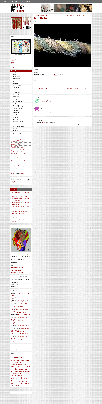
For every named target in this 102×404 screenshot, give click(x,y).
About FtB (5, 1)
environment (23, 366)
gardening (26, 369)
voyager (13, 67)
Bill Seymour (16, 81)
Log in (12, 182)
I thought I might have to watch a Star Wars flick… (78, 15)
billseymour (22, 169)
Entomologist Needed (16, 157)
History (13, 373)
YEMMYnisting (16, 130)
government (24, 371)
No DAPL (22, 375)
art (21, 357)
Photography (54, 92)
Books (19, 362)
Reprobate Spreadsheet (18, 121)
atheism (24, 360)
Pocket (55, 74)
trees (12, 385)
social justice (26, 381)
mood (15, 375)
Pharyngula (15, 114)
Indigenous (22, 373)
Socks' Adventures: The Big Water (19, 211)
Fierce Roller (16, 89)
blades (15, 362)
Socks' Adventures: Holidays (18, 213)
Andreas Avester (16, 78)
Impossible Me (16, 98)
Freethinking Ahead (17, 90)
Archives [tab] (28, 189)
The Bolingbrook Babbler (18, 126)
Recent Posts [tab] (14, 189)
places (25, 378)
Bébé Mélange (22, 158)
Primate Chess (16, 116)
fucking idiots (21, 369)
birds (12, 362)
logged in (43, 122)
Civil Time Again (14, 168)
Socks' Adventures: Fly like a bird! (19, 196)
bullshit (24, 362)
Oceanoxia (15, 110)
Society (12, 383)
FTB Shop (22, 1)
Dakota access (26, 364)
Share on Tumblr (42, 74)
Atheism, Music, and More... (19, 80)
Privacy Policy (11, 1)
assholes (19, 360)
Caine (12, 60)
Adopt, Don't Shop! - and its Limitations (21, 206)
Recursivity (15, 119)
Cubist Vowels (16, 83)
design (13, 367)
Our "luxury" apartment (16, 143)
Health (28, 371)
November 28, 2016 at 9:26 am (46, 101)
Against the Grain (17, 76)
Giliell (12, 63)
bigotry (28, 360)
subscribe (66, 124)
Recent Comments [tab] (21, 189)
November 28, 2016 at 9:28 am (46, 110)
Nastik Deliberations (17, 108)
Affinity (14, 74)
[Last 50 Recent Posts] (15, 136)
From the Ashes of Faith (18, 92)
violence (15, 385)
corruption (13, 364)
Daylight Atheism (17, 85)
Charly (12, 62)
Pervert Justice (16, 112)
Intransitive (15, 99)
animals (17, 357)
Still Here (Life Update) (16, 165)
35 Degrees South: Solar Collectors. (42, 15)
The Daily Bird (24, 383)
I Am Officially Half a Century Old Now (20, 209)
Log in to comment (65, 92)
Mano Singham (16, 105)
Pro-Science (15, 117)
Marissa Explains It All (18, 107)
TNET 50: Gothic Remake (21, 303)
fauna (28, 366)
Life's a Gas (15, 103)
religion (18, 381)
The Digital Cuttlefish (17, 128)
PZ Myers (21, 147)
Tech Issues (17, 1)
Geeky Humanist (16, 94)
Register (13, 181)
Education (18, 366)
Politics (13, 381)
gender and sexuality (16, 371)
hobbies (17, 373)
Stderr (14, 123)
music (19, 375)
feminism (13, 369)
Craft (17, 364)
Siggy (21, 144)
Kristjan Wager (22, 173)
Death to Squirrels (17, 87)
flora (17, 369)
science (21, 381)
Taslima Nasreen (16, 124)
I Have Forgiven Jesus (18, 96)
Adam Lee (23, 163)
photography (17, 378)
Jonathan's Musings (17, 101)
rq (11, 65)
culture (21, 364)
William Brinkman (27, 166)
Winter (18, 385)
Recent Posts (28, 1)
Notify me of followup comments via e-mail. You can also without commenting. (58, 124)
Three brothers (14, 146)
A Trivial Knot (16, 72)
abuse (12, 357)
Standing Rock (16, 383)
